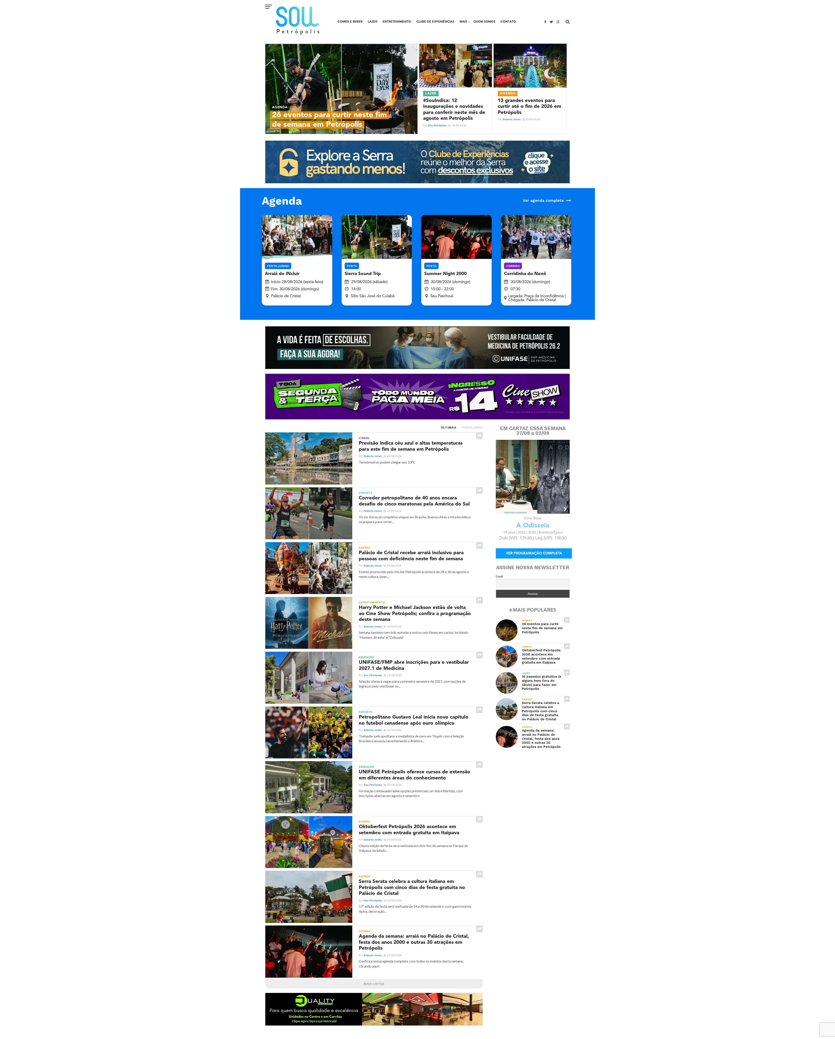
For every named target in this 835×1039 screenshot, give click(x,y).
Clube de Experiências (435, 22)
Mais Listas (374, 984)
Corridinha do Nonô (525, 274)
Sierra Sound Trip (363, 274)
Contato (508, 22)
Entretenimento (396, 22)
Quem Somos (484, 22)
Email (499, 576)
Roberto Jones (512, 119)
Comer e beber (349, 22)
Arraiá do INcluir (282, 274)
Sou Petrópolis (437, 125)
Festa (352, 266)
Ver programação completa (534, 553)
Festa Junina (278, 266)
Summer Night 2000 (445, 274)
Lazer (372, 22)
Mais (463, 22)
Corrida (513, 266)
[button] (500, 509)
